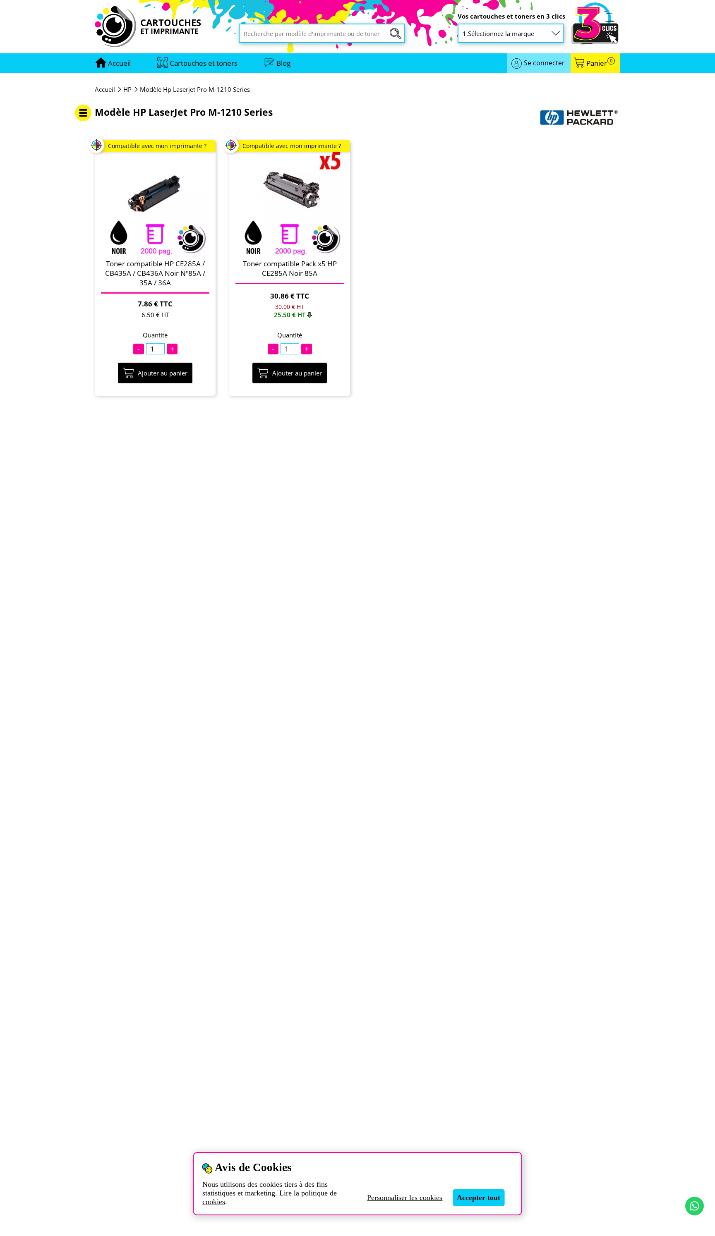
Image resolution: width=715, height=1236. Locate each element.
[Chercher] (395, 33)
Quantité (155, 335)
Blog (283, 63)
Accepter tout (478, 1197)
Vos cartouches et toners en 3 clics (511, 16)
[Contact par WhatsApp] (694, 1206)
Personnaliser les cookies (404, 1197)
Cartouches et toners (204, 63)
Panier (599, 63)
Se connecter (544, 62)
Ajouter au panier (162, 373)
